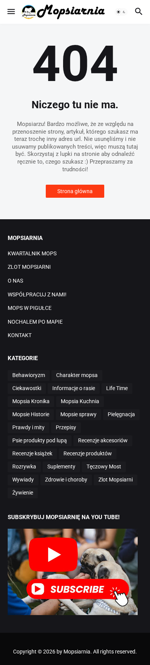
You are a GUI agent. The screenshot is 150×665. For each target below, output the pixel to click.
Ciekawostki (26, 388)
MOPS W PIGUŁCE (30, 308)
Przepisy (66, 427)
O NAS (15, 281)
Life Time (117, 388)
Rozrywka (24, 466)
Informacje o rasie (73, 388)
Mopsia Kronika (31, 401)
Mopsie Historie (30, 414)
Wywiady (23, 479)
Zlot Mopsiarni (115, 479)
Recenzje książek (32, 453)
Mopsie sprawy (78, 414)
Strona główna (75, 191)
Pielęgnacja (121, 414)
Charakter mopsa (77, 375)
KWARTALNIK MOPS (32, 253)
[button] (10, 11)
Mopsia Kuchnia (80, 401)
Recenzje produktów (87, 453)
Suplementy (61, 466)
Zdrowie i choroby (66, 479)
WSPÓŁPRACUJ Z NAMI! (37, 294)
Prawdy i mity (28, 427)
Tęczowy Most (104, 466)
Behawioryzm (28, 375)
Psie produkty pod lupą (39, 440)
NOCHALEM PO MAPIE (35, 322)
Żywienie (22, 493)
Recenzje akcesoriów (103, 440)
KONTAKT (20, 335)
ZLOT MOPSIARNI (29, 267)
